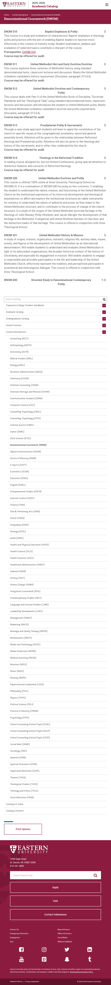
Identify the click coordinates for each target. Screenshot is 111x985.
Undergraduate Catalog (17, 319)
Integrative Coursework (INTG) (25, 591)
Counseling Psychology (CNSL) (25, 412)
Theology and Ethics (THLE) (24, 791)
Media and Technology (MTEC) (25, 645)
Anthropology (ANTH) (21, 345)
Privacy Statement (32, 982)
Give (11, 942)
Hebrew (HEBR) (18, 571)
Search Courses (13, 325)
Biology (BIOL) (17, 365)
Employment (15, 938)
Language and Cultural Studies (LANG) (29, 605)
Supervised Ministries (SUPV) (24, 771)
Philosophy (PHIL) (19, 691)
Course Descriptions (20, 15)
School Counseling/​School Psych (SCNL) (30, 724)
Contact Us (14, 930)
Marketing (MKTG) (19, 625)
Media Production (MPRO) (23, 651)
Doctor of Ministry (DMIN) (23, 458)
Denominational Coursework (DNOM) (28, 445)
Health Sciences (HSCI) (22, 558)
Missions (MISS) (18, 664)
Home (6, 15)
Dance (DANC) (17, 432)
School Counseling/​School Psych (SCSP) (30, 731)
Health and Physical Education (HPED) (29, 545)
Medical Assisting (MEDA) (23, 658)
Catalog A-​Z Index (14, 804)
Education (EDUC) (19, 478)
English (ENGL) (18, 485)
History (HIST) (17, 578)
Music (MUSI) (17, 671)
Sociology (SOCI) (18, 751)
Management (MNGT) (21, 618)
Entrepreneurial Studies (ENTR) (26, 492)
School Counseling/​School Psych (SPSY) (30, 738)
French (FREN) (17, 518)
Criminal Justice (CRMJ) (22, 425)
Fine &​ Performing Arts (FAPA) (25, 511)
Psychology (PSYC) (19, 718)
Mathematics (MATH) (21, 638)
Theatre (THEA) (18, 778)
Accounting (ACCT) (19, 339)
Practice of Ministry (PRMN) (24, 711)
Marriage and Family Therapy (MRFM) (29, 631)
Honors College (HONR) (22, 585)
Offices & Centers (64, 934)
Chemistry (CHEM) (19, 378)
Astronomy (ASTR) (19, 352)
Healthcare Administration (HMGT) (27, 565)
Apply (55, 887)
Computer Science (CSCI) (22, 405)
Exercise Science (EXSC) (22, 498)
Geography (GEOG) (19, 525)
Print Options (23, 829)
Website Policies (16, 982)
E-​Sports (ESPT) (18, 465)
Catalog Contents (15, 811)
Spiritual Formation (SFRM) (23, 764)
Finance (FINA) (17, 505)
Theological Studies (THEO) (24, 784)
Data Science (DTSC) (20, 438)
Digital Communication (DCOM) (25, 452)
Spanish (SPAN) (18, 758)
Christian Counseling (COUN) (24, 385)
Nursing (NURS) (18, 678)
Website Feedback (65, 942)
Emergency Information (19, 934)
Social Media (62, 938)
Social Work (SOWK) (20, 744)
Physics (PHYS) (18, 698)
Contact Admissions (55, 914)
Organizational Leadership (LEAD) (27, 684)
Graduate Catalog (14, 312)
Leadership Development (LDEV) (26, 611)
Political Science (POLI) (21, 704)
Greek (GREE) (17, 538)
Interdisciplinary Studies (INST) (26, 598)
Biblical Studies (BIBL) (21, 359)
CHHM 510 (29, 52)
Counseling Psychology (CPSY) (25, 418)
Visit (55, 900)
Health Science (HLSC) (21, 551)
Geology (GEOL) (18, 531)
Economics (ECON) (19, 472)
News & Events (64, 930)
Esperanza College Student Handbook (25, 305)
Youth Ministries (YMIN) (22, 797)
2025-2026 (45, 4)
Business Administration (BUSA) (26, 372)
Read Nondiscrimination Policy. (81, 972)
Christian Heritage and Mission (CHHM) (30, 392)
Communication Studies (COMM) (26, 398)
